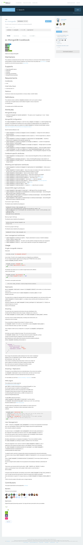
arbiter (42, 176)
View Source (59, 31)
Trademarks (8, 541)
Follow (49, 21)
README (8, 35)
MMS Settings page (20, 402)
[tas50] (64, 24)
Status (57, 542)
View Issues (65, 31)
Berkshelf (10, 27)
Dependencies (16, 35)
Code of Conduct (25, 542)
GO (78, 10)
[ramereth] (61, 24)
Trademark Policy (52, 542)
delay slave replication (42, 180)
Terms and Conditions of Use (34, 542)
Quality (32, 35)
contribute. (26, 485)
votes (31, 185)
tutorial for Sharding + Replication (24, 377)
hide (32, 179)
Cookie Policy (46, 542)
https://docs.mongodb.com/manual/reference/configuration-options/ (18, 126)
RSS (6, 19)
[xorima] (57, 24)
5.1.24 (22, 21)
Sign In (78, 2)
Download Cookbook (68, 51)
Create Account (71, 2)
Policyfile (7, 27)
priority (31, 182)
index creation (40, 177)
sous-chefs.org (43, 61)
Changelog (24, 35)
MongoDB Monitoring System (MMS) (12, 384)
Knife (14, 27)
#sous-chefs (25, 63)
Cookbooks (18, 2)
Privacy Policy (41, 542)
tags (28, 183)
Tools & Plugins (27, 2)
